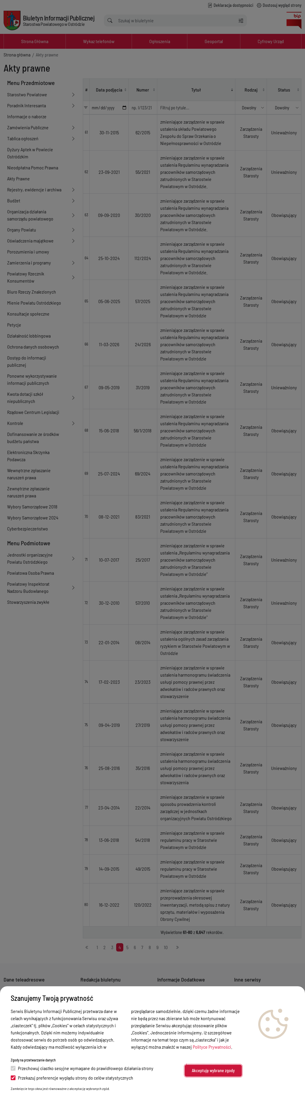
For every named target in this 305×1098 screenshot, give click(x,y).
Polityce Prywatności (212, 1047)
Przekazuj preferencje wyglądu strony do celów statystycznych (75, 1077)
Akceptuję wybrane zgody (213, 1070)
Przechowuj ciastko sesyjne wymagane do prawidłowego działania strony (85, 1068)
